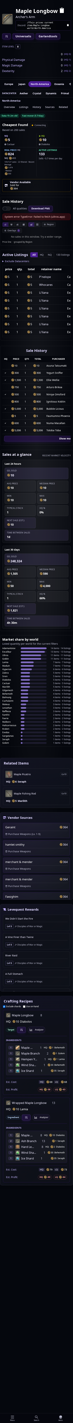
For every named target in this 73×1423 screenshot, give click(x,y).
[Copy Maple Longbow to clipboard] (61, 11)
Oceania (59, 84)
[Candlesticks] (11, 224)
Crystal (37, 93)
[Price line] (5, 224)
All (34, 254)
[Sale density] (24, 224)
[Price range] (17, 224)
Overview (9, 107)
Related (63, 107)
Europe (8, 84)
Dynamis (51, 93)
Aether (24, 93)
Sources (50, 107)
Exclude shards (13, 1006)
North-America (40, 84)
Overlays (13, 230)
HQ (42, 254)
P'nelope (45, 277)
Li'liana (43, 293)
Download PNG (40, 208)
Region (50, 224)
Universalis (23, 36)
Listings (23, 107)
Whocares (46, 285)
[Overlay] (31, 224)
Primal (65, 93)
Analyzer (39, 1029)
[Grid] (37, 224)
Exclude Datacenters (17, 261)
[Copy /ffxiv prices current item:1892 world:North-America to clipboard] (68, 25)
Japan (21, 84)
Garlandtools (48, 36)
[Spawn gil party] (6, 139)
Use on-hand (32, 1006)
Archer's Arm (25, 17)
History (37, 107)
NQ (50, 254)
